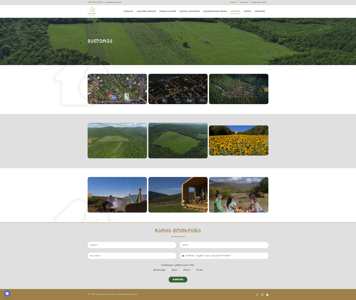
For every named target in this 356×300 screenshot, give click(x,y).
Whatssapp (159, 270)
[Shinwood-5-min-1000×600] (238, 178)
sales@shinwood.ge (113, 2)
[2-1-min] (117, 75)
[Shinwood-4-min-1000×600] (178, 178)
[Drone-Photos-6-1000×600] (178, 124)
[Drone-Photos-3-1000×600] (117, 124)
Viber (174, 270)
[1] (238, 127)
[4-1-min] (238, 75)
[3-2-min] (178, 75)
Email (199, 270)
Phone (186, 270)
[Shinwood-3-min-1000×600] (117, 178)
